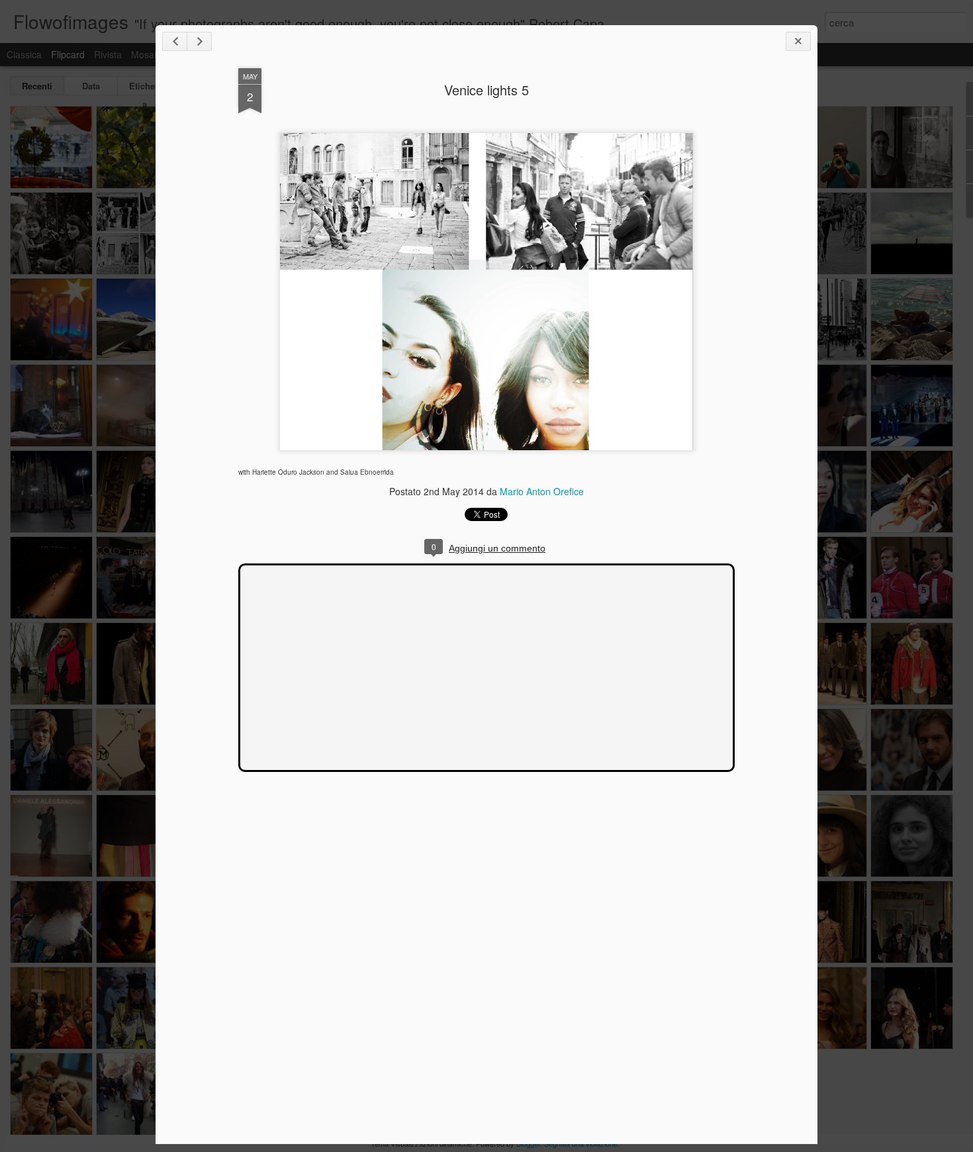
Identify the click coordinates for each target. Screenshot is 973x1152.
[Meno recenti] (199, 41)
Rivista (108, 54)
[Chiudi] (798, 41)
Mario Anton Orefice (542, 491)
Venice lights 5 (486, 89)
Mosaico (148, 54)
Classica (24, 54)
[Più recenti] (174, 41)
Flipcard (68, 54)
